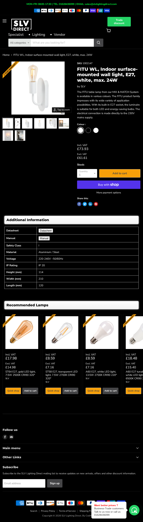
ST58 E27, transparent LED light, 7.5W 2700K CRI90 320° (62, 375)
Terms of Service (67, 511)
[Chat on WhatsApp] (134, 510)
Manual (44, 238)
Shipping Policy (87, 511)
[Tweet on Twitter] (85, 204)
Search (33, 511)
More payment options (108, 192)
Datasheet (46, 230)
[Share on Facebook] (79, 204)
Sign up (55, 483)
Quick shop (13, 390)
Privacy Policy (48, 511)
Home (6, 54)
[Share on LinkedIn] (90, 204)
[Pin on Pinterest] (96, 204)
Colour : (81, 124)
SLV (83, 86)
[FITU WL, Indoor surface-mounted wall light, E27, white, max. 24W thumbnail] (7, 123)
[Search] (98, 43)
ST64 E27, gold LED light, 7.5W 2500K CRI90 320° (20, 373)
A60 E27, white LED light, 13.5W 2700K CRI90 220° (101, 373)
